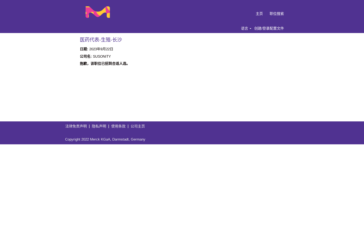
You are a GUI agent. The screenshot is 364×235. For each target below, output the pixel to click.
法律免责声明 (76, 126)
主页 (259, 14)
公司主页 (138, 126)
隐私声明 (99, 126)
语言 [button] (245, 29)
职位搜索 (277, 14)
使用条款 (118, 126)
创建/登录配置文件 (269, 29)
